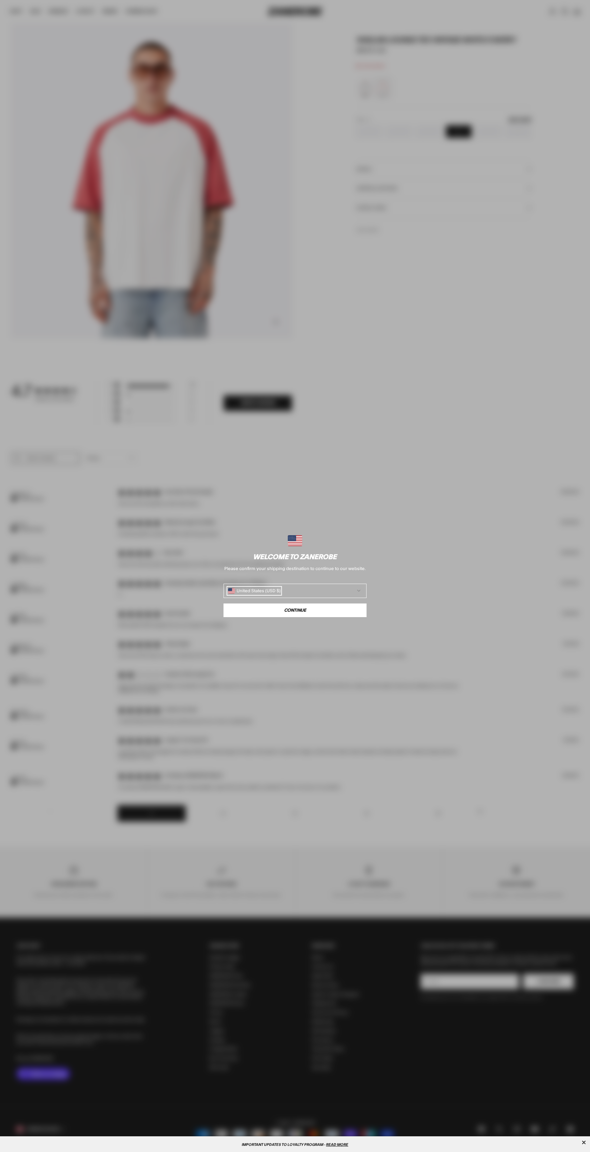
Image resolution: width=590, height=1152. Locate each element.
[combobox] (254, 590)
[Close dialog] (583, 1142)
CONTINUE (295, 610)
